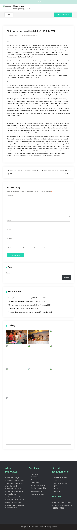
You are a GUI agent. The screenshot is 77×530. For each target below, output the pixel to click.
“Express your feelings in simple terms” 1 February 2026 (26, 301)
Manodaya (18, 6)
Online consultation (63, 14)
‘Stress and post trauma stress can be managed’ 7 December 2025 (30, 312)
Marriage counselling (37, 494)
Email (9, 229)
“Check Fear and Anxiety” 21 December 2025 (23, 308)
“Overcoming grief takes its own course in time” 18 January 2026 (29, 305)
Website (9, 238)
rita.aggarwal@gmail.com (29, 35)
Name (9, 220)
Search (8, 273)
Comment (10, 195)
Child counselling (36, 491)
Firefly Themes (52, 526)
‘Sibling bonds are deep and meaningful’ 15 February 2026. (27, 298)
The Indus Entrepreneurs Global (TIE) (61, 483)
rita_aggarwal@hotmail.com (62, 505)
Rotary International (60, 478)
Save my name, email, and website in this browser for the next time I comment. (35, 248)
